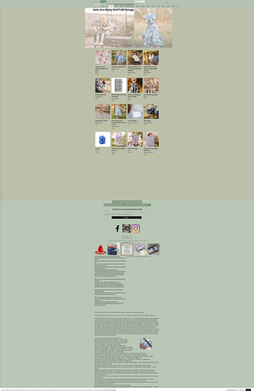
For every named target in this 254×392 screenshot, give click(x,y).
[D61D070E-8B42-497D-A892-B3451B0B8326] (126, 228)
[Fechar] (252, 390)
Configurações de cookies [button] (231, 390)
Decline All (241, 390)
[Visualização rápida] (102, 57)
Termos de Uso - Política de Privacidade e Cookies (138, 256)
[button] (106, 6)
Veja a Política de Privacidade (110, 390)
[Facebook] (117, 228)
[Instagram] (135, 228)
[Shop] (149, 4)
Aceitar (248, 390)
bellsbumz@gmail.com (127, 236)
